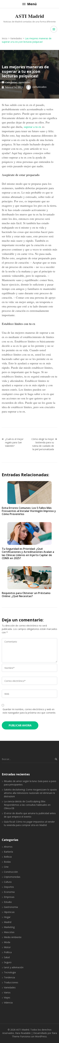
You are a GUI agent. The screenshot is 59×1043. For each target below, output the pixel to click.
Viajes (7, 997)
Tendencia (9, 977)
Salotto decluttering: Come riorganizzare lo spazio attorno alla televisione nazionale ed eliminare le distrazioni (30, 793)
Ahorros (8, 846)
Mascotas (9, 932)
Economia (9, 891)
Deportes (9, 886)
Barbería (8, 851)
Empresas (9, 896)
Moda (7, 942)
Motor (7, 947)
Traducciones (11, 982)
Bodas (7, 861)
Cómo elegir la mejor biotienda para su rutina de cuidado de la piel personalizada (42, 444)
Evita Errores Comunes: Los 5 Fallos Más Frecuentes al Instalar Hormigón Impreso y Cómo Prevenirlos (29, 511)
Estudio (8, 902)
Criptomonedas (12, 876)
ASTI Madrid (29, 15)
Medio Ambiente (12, 937)
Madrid (7, 922)
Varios (7, 992)
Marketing (9, 927)
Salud (7, 957)
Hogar (7, 917)
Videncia (8, 1002)
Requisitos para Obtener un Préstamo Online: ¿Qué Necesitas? (26, 594)
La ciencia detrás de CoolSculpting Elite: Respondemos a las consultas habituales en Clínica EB (27, 805)
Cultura (7, 881)
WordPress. (41, 1036)
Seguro (7, 962)
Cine (6, 866)
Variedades (24, 82)
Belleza (8, 856)
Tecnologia (10, 972)
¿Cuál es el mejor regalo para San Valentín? (14, 442)
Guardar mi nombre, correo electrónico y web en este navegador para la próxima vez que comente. (29, 711)
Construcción (11, 871)
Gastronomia (11, 907)
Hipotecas (9, 912)
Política (8, 952)
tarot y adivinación (13, 967)
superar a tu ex (32, 127)
